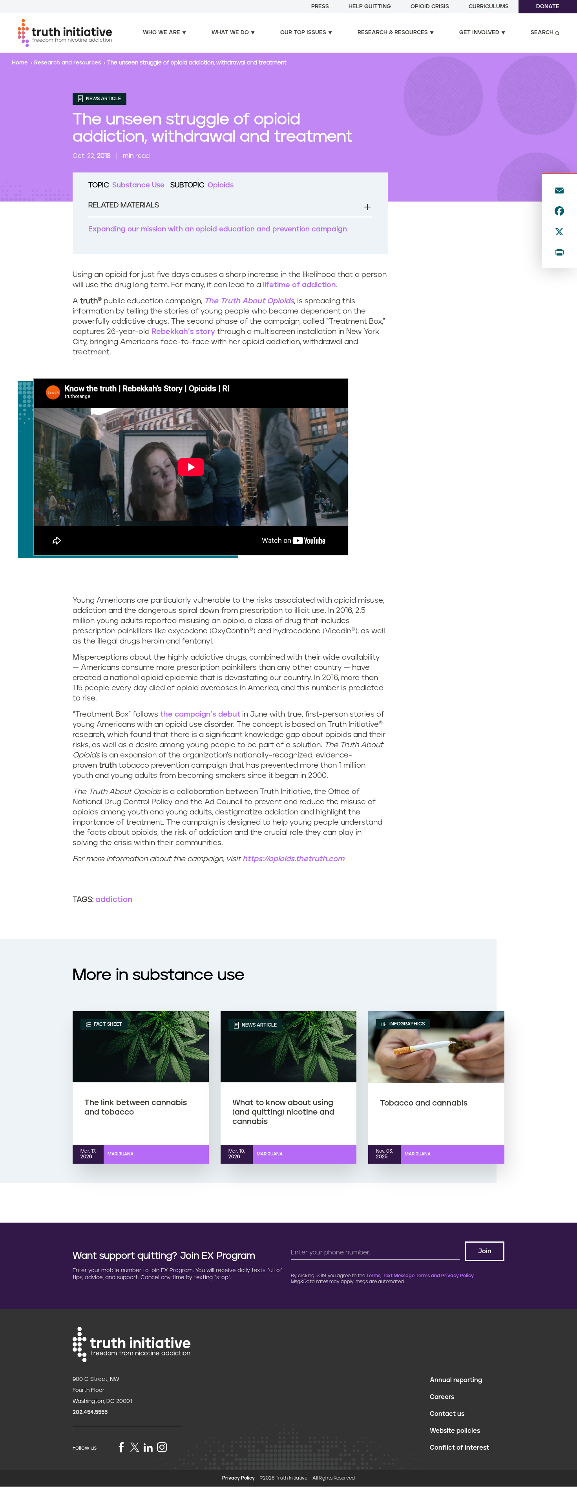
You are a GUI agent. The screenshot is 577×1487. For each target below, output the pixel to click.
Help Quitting (370, 6)
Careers (442, 1397)
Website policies (455, 1431)
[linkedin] (148, 1448)
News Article (103, 98)
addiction (113, 900)
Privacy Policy (238, 1478)
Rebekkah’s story (183, 332)
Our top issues (303, 32)
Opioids (221, 185)
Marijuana (120, 1154)
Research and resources (68, 63)
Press (320, 6)
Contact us (447, 1414)
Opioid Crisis (430, 6)
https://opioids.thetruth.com (293, 859)
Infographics (406, 1024)
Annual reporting (456, 1380)
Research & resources (393, 32)
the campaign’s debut (200, 714)
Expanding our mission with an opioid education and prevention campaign (217, 229)
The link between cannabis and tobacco (135, 1107)
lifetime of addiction (299, 285)
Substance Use (138, 185)
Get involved (479, 32)
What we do (230, 32)
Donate (547, 6)
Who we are (161, 32)
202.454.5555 (90, 1412)
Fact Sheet (107, 1024)
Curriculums (489, 6)
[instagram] (162, 1448)
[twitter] (134, 1447)
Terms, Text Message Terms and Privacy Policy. (420, 1275)
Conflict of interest (459, 1448)
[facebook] (121, 1448)
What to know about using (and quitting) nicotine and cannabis (283, 1112)
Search (542, 32)
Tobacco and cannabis (423, 1103)
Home (20, 63)
